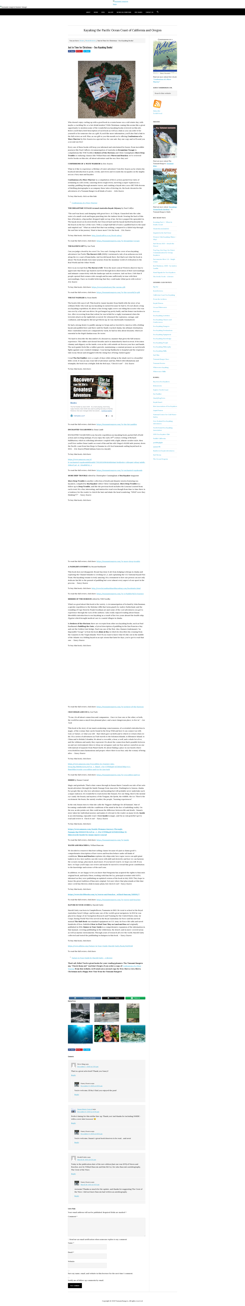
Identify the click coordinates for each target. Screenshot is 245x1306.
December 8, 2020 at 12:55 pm (88, 1112)
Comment (72, 1216)
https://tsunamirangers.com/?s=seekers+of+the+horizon (120, 707)
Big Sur (155, 287)
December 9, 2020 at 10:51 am (91, 1086)
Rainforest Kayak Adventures (163, 451)
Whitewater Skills (159, 371)
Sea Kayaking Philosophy (162, 347)
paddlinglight (158, 442)
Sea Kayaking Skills (160, 351)
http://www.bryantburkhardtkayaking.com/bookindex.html (116, 588)
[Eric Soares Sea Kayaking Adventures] (157, 108)
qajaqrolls (156, 447)
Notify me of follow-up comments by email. (86, 1280)
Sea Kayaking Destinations (162, 330)
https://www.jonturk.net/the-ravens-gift (108, 287)
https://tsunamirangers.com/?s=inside (113, 840)
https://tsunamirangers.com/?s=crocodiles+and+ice (118, 775)
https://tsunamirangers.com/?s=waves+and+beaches (118, 900)
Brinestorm (157, 386)
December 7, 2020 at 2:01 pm (87, 1067)
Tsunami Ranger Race (161, 359)
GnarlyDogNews (159, 398)
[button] (157, 11)
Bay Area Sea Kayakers (161, 382)
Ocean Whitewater (160, 307)
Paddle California (159, 438)
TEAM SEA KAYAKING (161, 229)
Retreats (156, 311)
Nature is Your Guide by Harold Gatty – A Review (92, 958)
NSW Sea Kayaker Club (161, 434)
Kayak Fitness (158, 303)
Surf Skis (156, 355)
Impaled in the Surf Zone (162, 233)
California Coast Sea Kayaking (164, 295)
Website (71, 1261)
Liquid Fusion (158, 410)
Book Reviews (158, 291)
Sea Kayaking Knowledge (162, 339)
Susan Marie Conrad (84, 1109)
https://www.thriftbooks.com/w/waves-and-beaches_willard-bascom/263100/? (104, 894)
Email (71, 1252)
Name (71, 1243)
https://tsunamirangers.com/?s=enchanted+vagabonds (119, 470)
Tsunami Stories (159, 363)
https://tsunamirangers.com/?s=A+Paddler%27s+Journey (120, 594)
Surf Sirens (157, 455)
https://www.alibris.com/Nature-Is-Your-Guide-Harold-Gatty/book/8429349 (100, 946)
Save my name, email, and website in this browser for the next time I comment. (100, 1273)
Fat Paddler (157, 394)
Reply (73, 1075)
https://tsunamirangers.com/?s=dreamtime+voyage (118, 241)
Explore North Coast (160, 390)
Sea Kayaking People (160, 343)
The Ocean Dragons (160, 459)
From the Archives (160, 299)
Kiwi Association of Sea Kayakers (165, 406)
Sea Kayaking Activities (161, 316)
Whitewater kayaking (161, 367)
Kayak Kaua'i (157, 402)
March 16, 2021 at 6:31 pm (86, 1160)
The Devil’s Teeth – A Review (163, 276)
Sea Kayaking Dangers (161, 326)
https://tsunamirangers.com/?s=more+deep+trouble (118, 561)
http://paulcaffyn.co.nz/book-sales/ (107, 235)
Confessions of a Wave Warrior (84, 203)
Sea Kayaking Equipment (162, 334)
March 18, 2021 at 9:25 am (90, 1185)
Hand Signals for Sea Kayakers (164, 272)
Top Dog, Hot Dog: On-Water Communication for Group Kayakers (164, 252)
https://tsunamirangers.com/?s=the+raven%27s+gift (118, 292)
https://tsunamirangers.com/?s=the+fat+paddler (117, 424)
